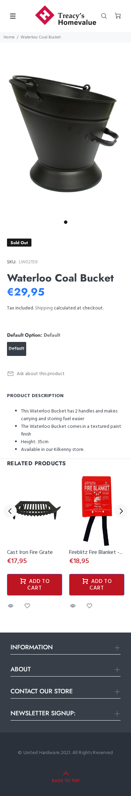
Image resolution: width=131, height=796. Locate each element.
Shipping (44, 308)
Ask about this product (41, 374)
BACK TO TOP (66, 780)
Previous (10, 511)
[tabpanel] (65, 130)
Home (9, 37)
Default (16, 349)
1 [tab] (65, 222)
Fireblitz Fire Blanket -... (96, 552)
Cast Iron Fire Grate (30, 552)
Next (121, 511)
